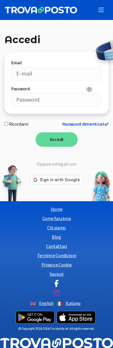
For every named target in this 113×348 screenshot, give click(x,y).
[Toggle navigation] (101, 10)
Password (20, 89)
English (46, 303)
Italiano (73, 303)
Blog (56, 237)
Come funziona (56, 218)
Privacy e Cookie (56, 265)
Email (16, 63)
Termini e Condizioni (56, 255)
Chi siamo (56, 228)
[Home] (41, 10)
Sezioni (56, 274)
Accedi (56, 139)
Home (57, 209)
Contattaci (56, 246)
